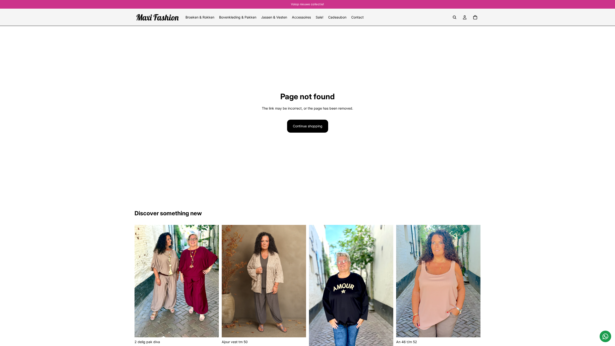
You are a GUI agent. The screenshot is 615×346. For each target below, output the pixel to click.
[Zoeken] (454, 17)
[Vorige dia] (142, 281)
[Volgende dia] (211, 281)
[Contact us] (605, 336)
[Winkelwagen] (475, 17)
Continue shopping (307, 126)
